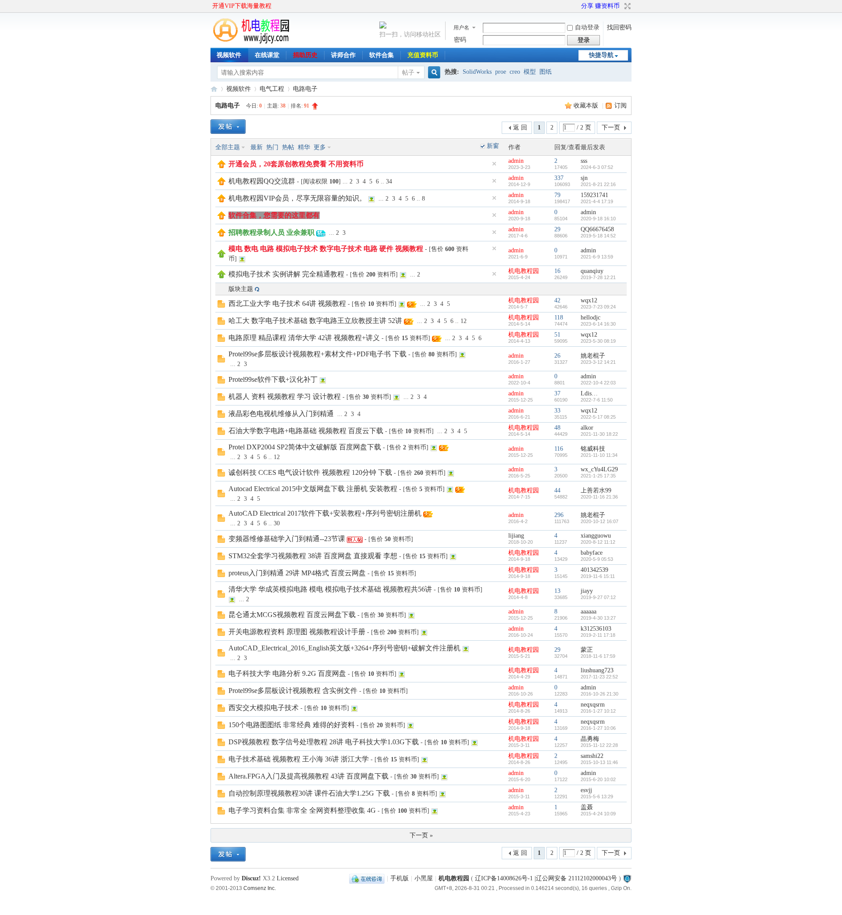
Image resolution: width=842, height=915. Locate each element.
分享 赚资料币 (600, 6)
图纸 (545, 71)
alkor (587, 427)
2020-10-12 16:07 (599, 521)
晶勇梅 (590, 739)
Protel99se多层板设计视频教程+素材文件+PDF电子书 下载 (317, 354)
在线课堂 (267, 55)
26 (557, 355)
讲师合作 (343, 55)
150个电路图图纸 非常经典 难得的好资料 (291, 724)
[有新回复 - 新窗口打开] (221, 305)
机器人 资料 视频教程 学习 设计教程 (284, 396)
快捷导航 (601, 55)
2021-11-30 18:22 (599, 434)
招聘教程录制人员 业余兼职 (271, 232)
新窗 (493, 146)
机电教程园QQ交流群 (261, 181)
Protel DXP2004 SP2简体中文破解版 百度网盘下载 (304, 447)
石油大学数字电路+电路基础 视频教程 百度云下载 (305, 430)
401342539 (594, 570)
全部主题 (227, 147)
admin (516, 161)
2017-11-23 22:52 (599, 676)
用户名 (461, 28)
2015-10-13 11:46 (599, 762)
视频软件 (229, 55)
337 (559, 178)
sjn (584, 178)
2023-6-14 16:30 (598, 324)
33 (557, 410)
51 (557, 334)
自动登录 (587, 27)
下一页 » (421, 835)
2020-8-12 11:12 (598, 542)
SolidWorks (477, 71)
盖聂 (587, 807)
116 (558, 448)
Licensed (288, 878)
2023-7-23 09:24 (598, 306)
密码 (460, 39)
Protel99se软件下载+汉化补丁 (273, 379)
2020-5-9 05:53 (597, 559)
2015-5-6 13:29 (597, 796)
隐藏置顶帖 (494, 163)
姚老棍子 (593, 355)
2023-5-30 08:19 (598, 341)
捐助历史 (305, 55)
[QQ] (367, 878)
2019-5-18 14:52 (598, 235)
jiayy (587, 591)
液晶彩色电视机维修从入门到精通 (281, 413)
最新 (256, 147)
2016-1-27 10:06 (598, 728)
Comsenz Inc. (259, 888)
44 (557, 490)
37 (557, 393)
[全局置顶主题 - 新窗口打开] (221, 166)
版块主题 (240, 289)
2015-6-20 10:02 (598, 779)
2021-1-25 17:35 (598, 475)
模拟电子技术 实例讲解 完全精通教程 (286, 274)
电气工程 (272, 89)
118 (558, 317)
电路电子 (305, 89)
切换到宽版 (626, 6)
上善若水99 (596, 490)
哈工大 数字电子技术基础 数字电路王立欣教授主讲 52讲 (315, 320)
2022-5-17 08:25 (598, 417)
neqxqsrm (593, 704)
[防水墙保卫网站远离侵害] (627, 878)
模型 (530, 71)
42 (557, 300)
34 (389, 181)
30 (277, 523)
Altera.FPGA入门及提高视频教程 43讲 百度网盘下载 (308, 776)
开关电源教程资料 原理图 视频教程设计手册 (296, 631)
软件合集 (381, 55)
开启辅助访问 (577, 6)
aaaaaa (588, 611)
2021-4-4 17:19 (597, 201)
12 (463, 321)
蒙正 (587, 649)
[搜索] (433, 73)
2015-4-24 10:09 (598, 813)
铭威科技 (593, 448)
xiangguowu (596, 535)
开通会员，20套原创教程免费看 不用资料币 (296, 164)
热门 (272, 147)
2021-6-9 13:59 (597, 256)
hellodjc (590, 317)
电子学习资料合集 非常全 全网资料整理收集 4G (302, 810)
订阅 (620, 105)
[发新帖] (228, 126)
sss (584, 161)
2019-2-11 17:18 (598, 635)
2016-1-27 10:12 (598, 711)
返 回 (520, 127)
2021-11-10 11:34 (599, 455)
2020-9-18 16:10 (598, 218)
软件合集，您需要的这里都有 (274, 215)
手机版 (399, 878)
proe (500, 71)
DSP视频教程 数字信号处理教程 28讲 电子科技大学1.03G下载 (323, 742)
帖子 (408, 72)
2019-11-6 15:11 (598, 576)
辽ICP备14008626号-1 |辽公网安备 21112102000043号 (546, 878)
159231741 (594, 195)
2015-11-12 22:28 (599, 745)
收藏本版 (587, 105)
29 (557, 229)
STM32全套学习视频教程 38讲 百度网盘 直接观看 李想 (312, 556)
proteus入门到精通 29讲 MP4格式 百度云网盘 (297, 573)
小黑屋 (423, 878)
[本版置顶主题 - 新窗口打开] (221, 255)
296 (559, 515)
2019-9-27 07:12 (598, 597)
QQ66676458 (597, 229)
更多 (320, 147)
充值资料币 (422, 55)
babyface (592, 552)
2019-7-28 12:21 (598, 277)
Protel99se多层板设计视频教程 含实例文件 (292, 690)
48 (557, 427)
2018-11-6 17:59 (598, 656)
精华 (304, 147)
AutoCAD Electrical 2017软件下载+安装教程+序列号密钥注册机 (324, 513)
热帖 (288, 147)
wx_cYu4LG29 (599, 469)
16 (557, 271)
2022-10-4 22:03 (598, 382)
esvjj (586, 790)
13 (557, 591)
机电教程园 (214, 89)
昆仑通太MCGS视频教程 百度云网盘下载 (292, 614)
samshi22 (592, 756)
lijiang (516, 535)
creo (515, 71)
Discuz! (251, 878)
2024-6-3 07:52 (597, 167)
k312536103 (596, 628)
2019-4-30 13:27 (598, 618)
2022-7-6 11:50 (597, 399)
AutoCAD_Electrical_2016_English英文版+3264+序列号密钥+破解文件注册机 (344, 648)
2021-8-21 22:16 (598, 184)
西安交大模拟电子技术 (263, 707)
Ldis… (589, 393)
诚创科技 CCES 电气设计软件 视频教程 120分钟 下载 (310, 472)
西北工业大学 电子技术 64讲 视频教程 (287, 303)
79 (557, 195)
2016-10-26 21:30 (599, 693)
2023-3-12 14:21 (598, 362)
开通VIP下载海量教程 (241, 6)
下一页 (611, 127)
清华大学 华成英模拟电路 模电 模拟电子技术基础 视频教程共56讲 (330, 589)
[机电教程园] (251, 41)
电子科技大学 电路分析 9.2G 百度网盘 (287, 673)
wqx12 (589, 300)
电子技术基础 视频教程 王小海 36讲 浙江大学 (298, 759)
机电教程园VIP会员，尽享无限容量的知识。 (297, 198)
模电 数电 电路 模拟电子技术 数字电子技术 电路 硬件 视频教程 (325, 248)
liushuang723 (597, 670)
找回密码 (619, 27)
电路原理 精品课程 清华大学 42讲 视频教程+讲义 (304, 337)
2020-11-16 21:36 (599, 496)
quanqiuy (592, 271)
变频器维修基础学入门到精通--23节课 (286, 538)
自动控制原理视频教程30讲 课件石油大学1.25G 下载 (309, 793)
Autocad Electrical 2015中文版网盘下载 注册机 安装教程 (312, 488)
